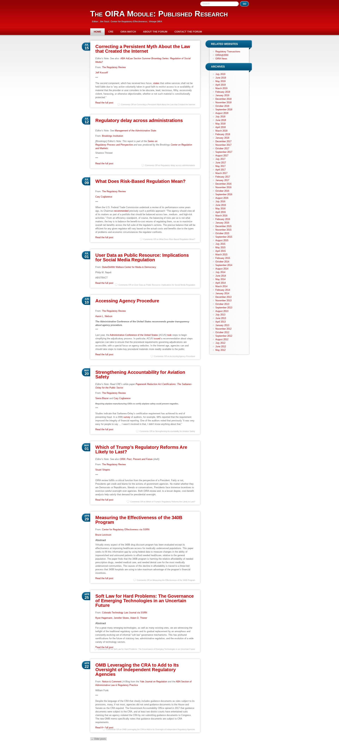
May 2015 (220, 247)
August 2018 (221, 113)
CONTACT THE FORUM (188, 31)
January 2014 (222, 293)
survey (126, 417)
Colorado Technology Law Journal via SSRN (124, 612)
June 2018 (220, 120)
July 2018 (220, 116)
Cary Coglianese (103, 196)
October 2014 (222, 261)
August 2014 (221, 268)
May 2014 (220, 279)
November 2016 (223, 187)
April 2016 (220, 212)
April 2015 (220, 251)
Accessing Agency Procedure (127, 300)
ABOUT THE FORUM (155, 31)
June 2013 (220, 318)
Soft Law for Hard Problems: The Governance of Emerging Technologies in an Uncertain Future (144, 600)
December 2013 (223, 297)
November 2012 (223, 328)
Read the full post (104, 102)
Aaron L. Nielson (103, 316)
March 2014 (221, 286)
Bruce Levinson (103, 534)
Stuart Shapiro (102, 469)
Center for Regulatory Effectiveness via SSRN (125, 529)
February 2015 (222, 258)
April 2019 (220, 84)
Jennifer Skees (121, 618)
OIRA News (221, 58)
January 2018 (222, 138)
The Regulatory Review (114, 67)
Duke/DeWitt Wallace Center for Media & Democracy (129, 267)
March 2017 (221, 173)
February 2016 (222, 219)
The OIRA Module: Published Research (159, 13)
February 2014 (222, 290)
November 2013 (223, 300)
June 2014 (220, 275)
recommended (121, 211)
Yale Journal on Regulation (153, 681)
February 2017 (222, 176)
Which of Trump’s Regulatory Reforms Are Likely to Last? (141, 449)
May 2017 (220, 166)
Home (97, 31)
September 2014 (223, 265)
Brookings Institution (112, 136)
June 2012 (220, 346)
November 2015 (223, 229)
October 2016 (222, 191)
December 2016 (223, 183)
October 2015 (222, 233)
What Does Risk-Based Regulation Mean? (140, 181)
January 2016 (222, 222)
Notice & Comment (111, 681)
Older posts (98, 739)
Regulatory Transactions (227, 51)
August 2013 (221, 311)
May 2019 (220, 81)
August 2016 (221, 198)
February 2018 (222, 134)
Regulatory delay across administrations (139, 120)
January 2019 (222, 95)
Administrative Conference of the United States (134, 335)
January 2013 (222, 325)
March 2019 (221, 88)
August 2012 (221, 339)
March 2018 (221, 130)
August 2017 (221, 155)
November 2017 (223, 145)
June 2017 (220, 162)
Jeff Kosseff (101, 72)
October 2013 (222, 304)
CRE (110, 31)
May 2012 (220, 350)
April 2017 (220, 169)
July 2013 (220, 314)
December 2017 (223, 141)
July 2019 (220, 74)
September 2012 (223, 336)
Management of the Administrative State (135, 130)
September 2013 (223, 307)
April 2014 (220, 282)
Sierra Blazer (102, 398)
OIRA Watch (128, 31)
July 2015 (220, 244)
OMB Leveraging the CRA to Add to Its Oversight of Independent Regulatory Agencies (137, 669)
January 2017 (222, 180)
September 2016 (223, 194)
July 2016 (220, 201)
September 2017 (223, 152)
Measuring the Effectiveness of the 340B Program (138, 520)
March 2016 (221, 215)
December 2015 (223, 226)
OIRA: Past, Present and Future (136, 459)
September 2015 (223, 237)
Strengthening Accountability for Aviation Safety (140, 374)
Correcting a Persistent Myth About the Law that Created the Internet (142, 49)
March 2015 (221, 254)
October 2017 (222, 148)
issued (157, 338)
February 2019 (222, 92)
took (169, 335)
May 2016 (220, 208)
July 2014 (220, 272)
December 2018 (223, 99)
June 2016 (220, 205)
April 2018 (220, 127)
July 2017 (220, 159)
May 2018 (220, 123)
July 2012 (220, 343)
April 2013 (220, 321)
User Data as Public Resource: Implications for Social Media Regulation (142, 257)
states (156, 83)
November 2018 (223, 102)
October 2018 (222, 106)
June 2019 (220, 77)
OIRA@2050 (221, 55)
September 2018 (223, 109)
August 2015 (221, 240)
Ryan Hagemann (103, 618)
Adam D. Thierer (138, 618)
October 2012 (222, 332)
